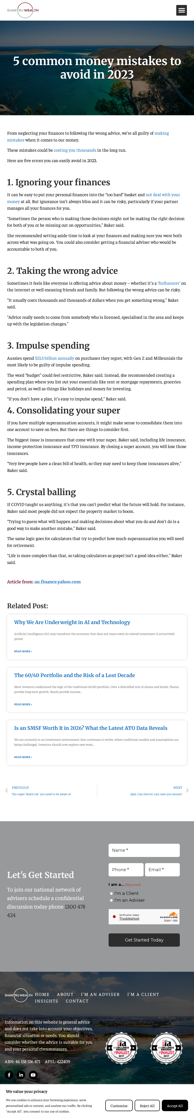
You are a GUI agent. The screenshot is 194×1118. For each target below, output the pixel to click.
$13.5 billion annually (54, 358)
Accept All (175, 1105)
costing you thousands (75, 150)
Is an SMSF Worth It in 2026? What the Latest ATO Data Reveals (91, 728)
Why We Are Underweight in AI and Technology (72, 622)
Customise (119, 1105)
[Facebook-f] (9, 1075)
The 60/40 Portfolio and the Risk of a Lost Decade (74, 675)
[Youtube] (33, 1075)
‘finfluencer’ (169, 283)
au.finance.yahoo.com (58, 582)
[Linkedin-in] (21, 1075)
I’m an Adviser (130, 900)
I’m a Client (127, 893)
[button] (181, 10)
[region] (97, 1101)
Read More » (23, 651)
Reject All (147, 1105)
